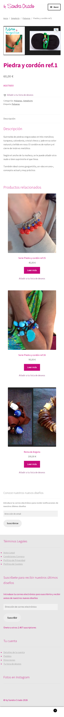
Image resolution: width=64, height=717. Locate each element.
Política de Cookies (13, 563)
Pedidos (7, 656)
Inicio (5, 18)
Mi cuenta (10, 712)
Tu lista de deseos (12, 663)
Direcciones (9, 659)
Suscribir (12, 617)
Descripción (9, 118)
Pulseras (26, 18)
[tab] (32, 118)
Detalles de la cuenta (14, 652)
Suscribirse (12, 523)
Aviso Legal (9, 552)
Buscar (32, 712)
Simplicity (15, 18)
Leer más (32, 270)
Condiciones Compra (13, 556)
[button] (18, 95)
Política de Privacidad (14, 560)
